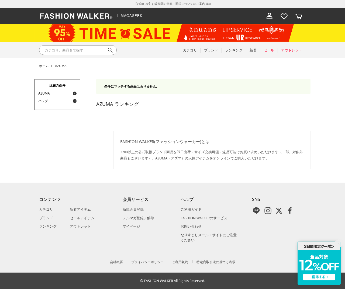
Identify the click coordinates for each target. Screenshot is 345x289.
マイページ (131, 226)
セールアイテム (82, 217)
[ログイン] (269, 16)
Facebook (290, 210)
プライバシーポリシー (147, 262)
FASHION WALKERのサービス (204, 217)
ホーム (44, 66)
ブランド (46, 217)
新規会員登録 (133, 209)
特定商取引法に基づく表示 (215, 262)
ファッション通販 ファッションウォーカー (76, 16)
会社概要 (116, 262)
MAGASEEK (131, 16)
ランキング (48, 226)
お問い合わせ (191, 226)
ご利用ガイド (191, 209)
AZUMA (61, 66)
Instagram (268, 210)
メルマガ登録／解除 (138, 217)
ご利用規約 (180, 262)
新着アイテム (80, 209)
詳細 (208, 4)
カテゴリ (46, 209)
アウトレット (80, 226)
